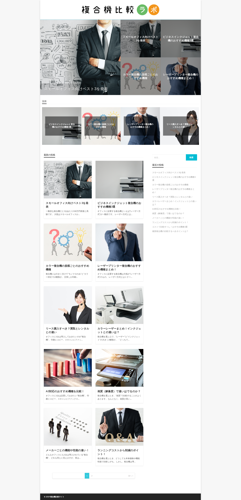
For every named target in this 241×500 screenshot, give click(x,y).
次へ (130, 476)
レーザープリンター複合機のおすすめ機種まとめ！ (180, 76)
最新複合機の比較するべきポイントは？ (170, 231)
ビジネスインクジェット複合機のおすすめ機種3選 (181, 38)
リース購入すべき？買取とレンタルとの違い (67, 330)
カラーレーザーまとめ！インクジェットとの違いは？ (119, 330)
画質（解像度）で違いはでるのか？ (119, 391)
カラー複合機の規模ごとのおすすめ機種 (140, 76)
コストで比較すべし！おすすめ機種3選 (170, 227)
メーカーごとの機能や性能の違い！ (67, 450)
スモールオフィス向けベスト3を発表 (76, 88)
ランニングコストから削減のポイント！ (118, 452)
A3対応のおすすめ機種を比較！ (65, 391)
